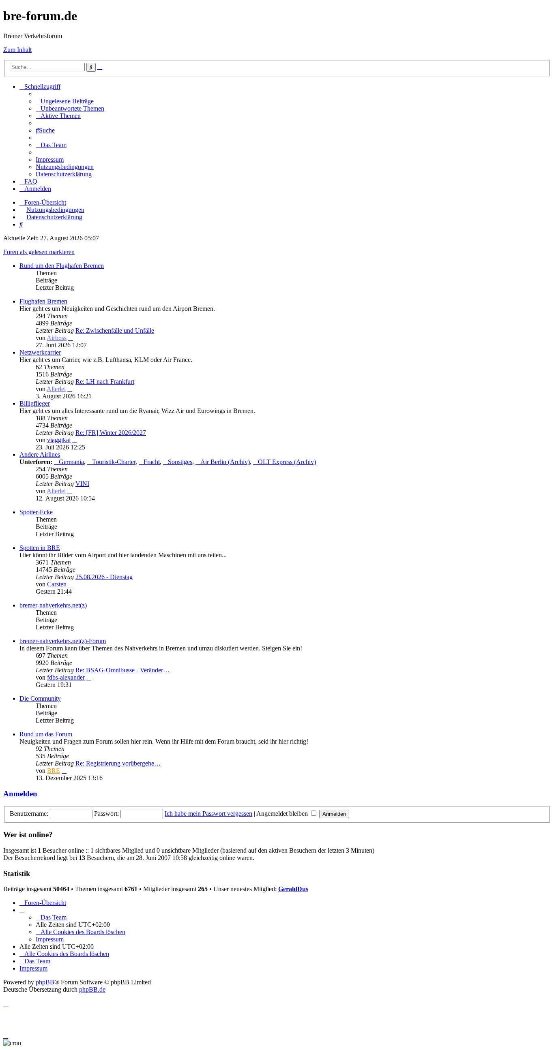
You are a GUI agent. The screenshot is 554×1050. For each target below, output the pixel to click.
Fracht (152, 461)
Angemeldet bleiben (282, 813)
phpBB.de (92, 989)
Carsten (57, 584)
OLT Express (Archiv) (287, 461)
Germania (71, 461)
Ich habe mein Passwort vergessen (208, 813)
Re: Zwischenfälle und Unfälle (114, 330)
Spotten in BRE (39, 547)
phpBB (45, 982)
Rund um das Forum (45, 734)
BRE (53, 770)
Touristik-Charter (113, 461)
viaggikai (59, 439)
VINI (82, 483)
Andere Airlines (39, 454)
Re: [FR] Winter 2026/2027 (110, 432)
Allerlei (56, 388)
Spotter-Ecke (36, 512)
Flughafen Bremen (43, 301)
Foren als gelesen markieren (39, 251)
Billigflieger (34, 403)
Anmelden (20, 793)
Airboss (57, 337)
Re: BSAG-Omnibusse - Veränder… (122, 670)
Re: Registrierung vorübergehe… (118, 763)
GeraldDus (293, 888)
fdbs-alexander (66, 677)
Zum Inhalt (17, 49)
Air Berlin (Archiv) (225, 461)
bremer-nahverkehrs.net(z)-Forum (62, 640)
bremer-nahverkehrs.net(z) (53, 605)
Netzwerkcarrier (40, 352)
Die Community (40, 698)
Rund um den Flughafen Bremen (61, 265)
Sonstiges (180, 461)
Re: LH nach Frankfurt (104, 381)
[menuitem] (65, 101)
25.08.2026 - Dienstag (104, 576)
